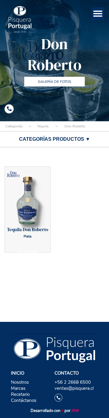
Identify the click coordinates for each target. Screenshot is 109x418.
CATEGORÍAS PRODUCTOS (54, 139)
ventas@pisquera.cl (74, 388)
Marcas (18, 388)
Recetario (20, 394)
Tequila (42, 126)
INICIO (17, 373)
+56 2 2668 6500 (72, 382)
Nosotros (20, 382)
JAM (75, 410)
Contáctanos (23, 400)
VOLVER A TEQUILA (54, 277)
